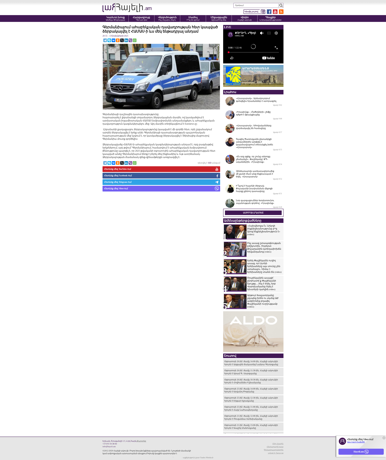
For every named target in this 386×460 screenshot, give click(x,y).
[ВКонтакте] (113, 40)
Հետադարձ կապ (275, 447)
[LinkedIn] (126, 40)
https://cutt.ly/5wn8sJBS (356, 442)
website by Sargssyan (275, 453)
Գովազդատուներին (273, 450)
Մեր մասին (277, 444)
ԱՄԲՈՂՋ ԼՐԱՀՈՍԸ (253, 213)
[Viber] (130, 40)
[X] (122, 40)
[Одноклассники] (118, 40)
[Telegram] (105, 40)
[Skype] (109, 40)
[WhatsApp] (134, 40)
